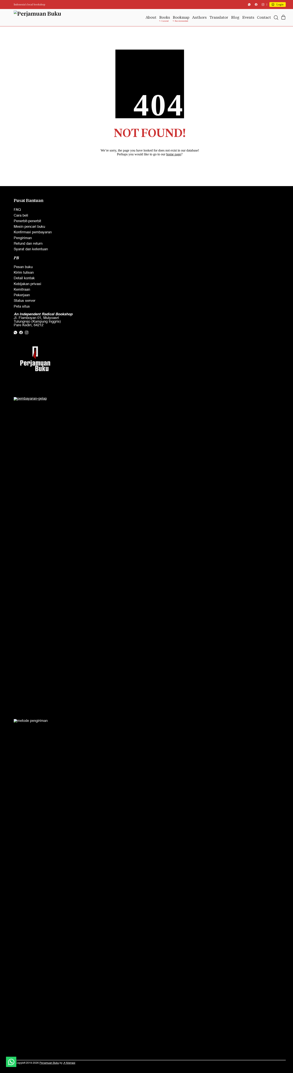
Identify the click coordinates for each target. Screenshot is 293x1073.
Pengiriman (23, 238)
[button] (11, 1062)
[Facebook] (256, 4)
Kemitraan (22, 289)
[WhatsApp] (249, 4)
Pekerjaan (22, 295)
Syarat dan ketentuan (31, 249)
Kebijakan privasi (27, 284)
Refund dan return (28, 243)
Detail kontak (24, 278)
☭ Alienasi (69, 1063)
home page (173, 154)
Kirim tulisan (24, 272)
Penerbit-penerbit (27, 221)
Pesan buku (23, 267)
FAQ (17, 209)
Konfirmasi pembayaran (33, 232)
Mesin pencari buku (29, 226)
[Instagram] (263, 4)
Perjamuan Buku (49, 1063)
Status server (24, 300)
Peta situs (22, 306)
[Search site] (276, 17)
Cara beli (21, 215)
